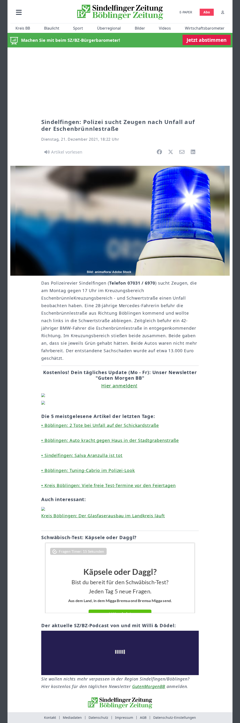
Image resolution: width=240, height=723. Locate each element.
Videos (165, 28)
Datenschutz (98, 717)
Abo (206, 12)
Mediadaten (72, 717)
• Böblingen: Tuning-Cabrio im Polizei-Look (88, 470)
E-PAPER (186, 12)
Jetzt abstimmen (207, 40)
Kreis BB (22, 28)
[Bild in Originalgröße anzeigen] (120, 221)
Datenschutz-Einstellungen (174, 717)
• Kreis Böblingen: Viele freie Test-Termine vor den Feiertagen (108, 485)
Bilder (140, 28)
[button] (42, 12)
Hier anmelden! (119, 386)
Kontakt (50, 717)
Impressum (124, 717)
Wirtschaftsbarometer (205, 28)
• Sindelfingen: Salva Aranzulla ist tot (82, 455)
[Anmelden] (222, 12)
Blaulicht (51, 28)
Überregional (109, 28)
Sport (78, 28)
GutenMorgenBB (148, 686)
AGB (143, 717)
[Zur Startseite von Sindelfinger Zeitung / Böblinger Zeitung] (120, 12)
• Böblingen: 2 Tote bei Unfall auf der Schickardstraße (100, 425)
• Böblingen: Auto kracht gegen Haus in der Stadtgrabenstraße (110, 440)
